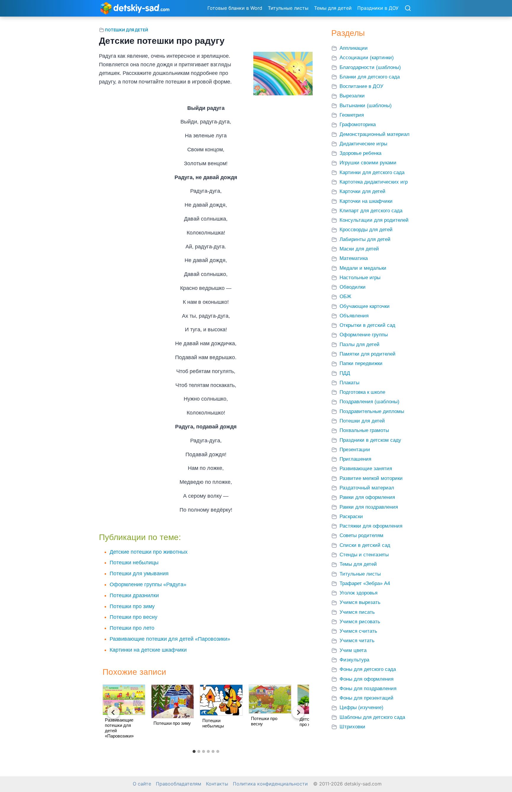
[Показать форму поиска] (407, 8)
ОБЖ (345, 296)
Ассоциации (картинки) (367, 57)
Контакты (217, 784)
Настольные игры (360, 277)
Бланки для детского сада (370, 77)
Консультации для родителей (374, 220)
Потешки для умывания (139, 573)
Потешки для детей (126, 30)
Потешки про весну (133, 617)
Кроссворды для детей (366, 229)
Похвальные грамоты (364, 430)
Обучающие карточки (365, 306)
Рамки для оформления (367, 497)
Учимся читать (357, 640)
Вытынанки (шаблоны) (366, 105)
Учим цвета (353, 650)
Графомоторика (358, 124)
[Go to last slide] (113, 712)
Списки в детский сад (365, 545)
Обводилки (353, 287)
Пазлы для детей (360, 344)
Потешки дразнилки (134, 595)
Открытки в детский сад (367, 325)
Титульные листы (288, 8)
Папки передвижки (361, 363)
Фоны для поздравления (368, 688)
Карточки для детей (362, 191)
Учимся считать (358, 631)
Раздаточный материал (367, 488)
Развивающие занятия (366, 468)
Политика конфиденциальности (270, 784)
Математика (354, 258)
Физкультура (354, 660)
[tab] (194, 751)
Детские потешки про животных (149, 552)
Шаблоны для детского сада (372, 717)
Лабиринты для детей (365, 239)
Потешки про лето (132, 628)
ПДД (345, 373)
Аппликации (354, 48)
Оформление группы (364, 335)
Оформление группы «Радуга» (148, 584)
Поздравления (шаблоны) (369, 401)
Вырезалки (352, 96)
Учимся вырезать (360, 602)
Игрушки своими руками (368, 163)
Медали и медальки (363, 268)
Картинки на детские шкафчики (148, 650)
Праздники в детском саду (370, 440)
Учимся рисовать (360, 621)
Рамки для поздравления (369, 507)
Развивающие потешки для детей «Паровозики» (170, 639)
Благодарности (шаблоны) (370, 67)
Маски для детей (359, 249)
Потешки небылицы (134, 563)
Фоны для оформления (366, 679)
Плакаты (349, 382)
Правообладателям (178, 784)
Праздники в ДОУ (378, 8)
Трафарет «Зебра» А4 (365, 583)
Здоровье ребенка (360, 153)
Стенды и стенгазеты (364, 555)
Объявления (354, 316)
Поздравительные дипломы (372, 411)
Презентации (355, 449)
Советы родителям (361, 535)
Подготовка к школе (362, 392)
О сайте (142, 784)
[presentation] (124, 700)
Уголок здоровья (358, 593)
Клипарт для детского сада (371, 210)
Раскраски (351, 516)
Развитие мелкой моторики (371, 478)
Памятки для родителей (368, 354)
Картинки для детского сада (372, 172)
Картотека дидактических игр (374, 182)
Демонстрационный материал (374, 134)
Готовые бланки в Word (234, 8)
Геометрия (352, 115)
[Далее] (298, 712)
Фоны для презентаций (366, 698)
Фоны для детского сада (368, 669)
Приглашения (355, 459)
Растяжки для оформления (371, 526)
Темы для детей (333, 8)
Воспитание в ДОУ (361, 86)
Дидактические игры (363, 144)
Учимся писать (357, 612)
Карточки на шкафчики (366, 201)
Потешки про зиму (132, 606)
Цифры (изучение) (361, 707)
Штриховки (352, 727)
